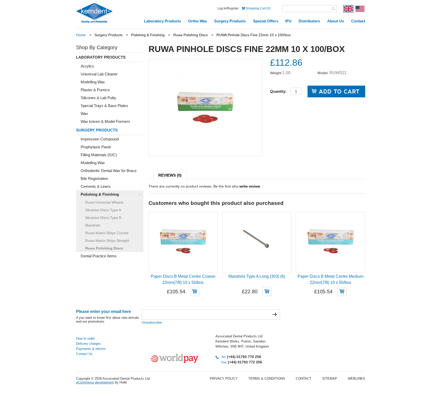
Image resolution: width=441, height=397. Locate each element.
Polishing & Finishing (148, 35)
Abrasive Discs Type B (103, 218)
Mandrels (92, 225)
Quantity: (278, 91)
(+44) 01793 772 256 (245, 362)
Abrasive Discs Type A (103, 210)
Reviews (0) (169, 175)
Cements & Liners (96, 186)
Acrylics (87, 66)
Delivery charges (88, 344)
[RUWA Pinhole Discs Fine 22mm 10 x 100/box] (205, 141)
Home (81, 35)
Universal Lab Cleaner (99, 74)
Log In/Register (228, 8)
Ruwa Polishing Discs (190, 35)
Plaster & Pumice (95, 90)
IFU (288, 21)
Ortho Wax (197, 21)
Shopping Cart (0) (258, 8)
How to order (85, 338)
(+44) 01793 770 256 (244, 357)
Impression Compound (100, 139)
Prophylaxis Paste (96, 147)
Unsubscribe (152, 322)
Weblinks (356, 378)
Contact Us (84, 354)
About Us (335, 21)
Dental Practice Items (99, 256)
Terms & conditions (266, 378)
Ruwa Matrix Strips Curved (106, 233)
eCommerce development (95, 382)
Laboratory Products (162, 21)
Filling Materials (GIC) (99, 155)
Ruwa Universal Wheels (104, 202)
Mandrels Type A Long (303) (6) (256, 276)
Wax (84, 113)
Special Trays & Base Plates (104, 105)
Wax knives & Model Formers (105, 121)
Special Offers (265, 21)
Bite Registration (94, 178)
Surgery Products (230, 21)
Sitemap (329, 378)
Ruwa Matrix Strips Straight (107, 241)
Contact (358, 21)
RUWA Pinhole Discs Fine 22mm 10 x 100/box (253, 35)
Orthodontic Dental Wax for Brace (109, 170)
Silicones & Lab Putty (98, 98)
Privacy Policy (224, 378)
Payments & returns (91, 349)
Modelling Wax (93, 82)
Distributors (309, 21)
